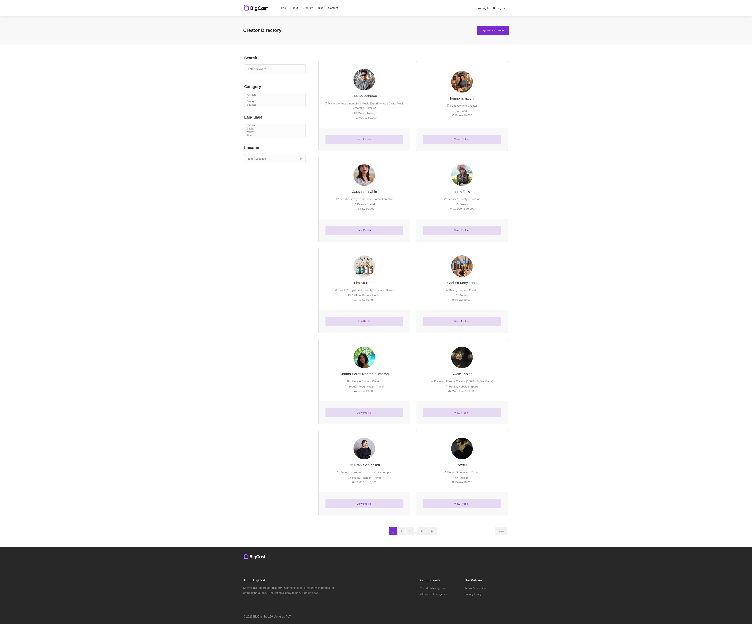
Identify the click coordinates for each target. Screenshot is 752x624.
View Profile (364, 139)
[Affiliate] (275, 95)
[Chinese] (275, 125)
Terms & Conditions (477, 588)
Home (282, 7)
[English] (275, 128)
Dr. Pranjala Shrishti (364, 465)
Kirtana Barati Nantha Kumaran (364, 374)
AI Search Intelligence (433, 594)
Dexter (462, 465)
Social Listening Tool (433, 588)
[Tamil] (275, 135)
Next (501, 531)
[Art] (275, 98)
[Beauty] (275, 101)
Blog (321, 7)
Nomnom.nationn (461, 98)
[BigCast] (255, 6)
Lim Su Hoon (364, 283)
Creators (308, 7)
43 (422, 531)
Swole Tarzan (462, 374)
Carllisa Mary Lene (462, 283)
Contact (333, 7)
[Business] (275, 105)
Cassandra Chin (364, 192)
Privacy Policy (473, 594)
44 (432, 531)
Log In (485, 8)
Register (501, 8)
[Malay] (275, 132)
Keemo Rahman (364, 96)
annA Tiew (462, 192)
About (294, 7)
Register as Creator (493, 30)
